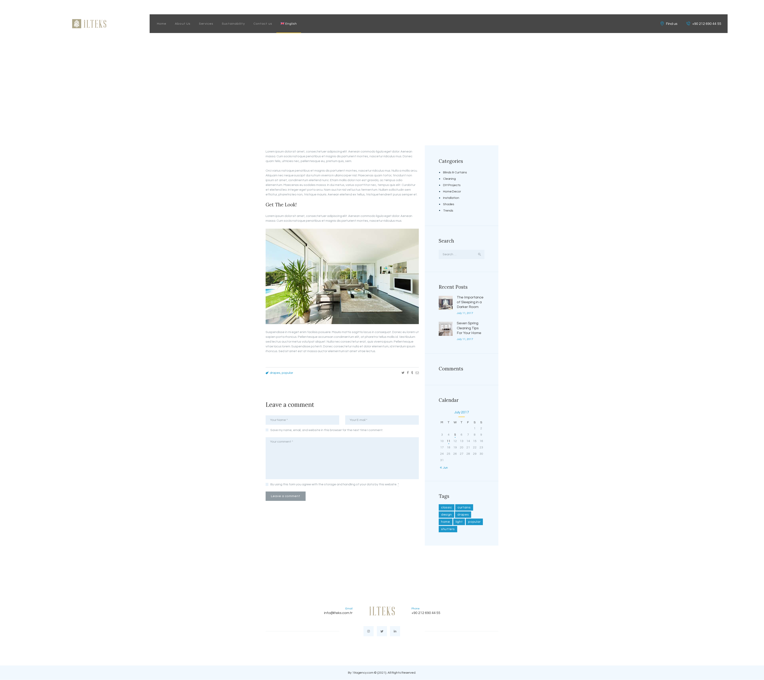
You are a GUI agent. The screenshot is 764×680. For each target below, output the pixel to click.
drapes (275, 372)
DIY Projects (452, 185)
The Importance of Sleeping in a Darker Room (470, 302)
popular (287, 372)
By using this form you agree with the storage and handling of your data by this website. (334, 484)
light (459, 521)
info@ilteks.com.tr (338, 613)
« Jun (444, 467)
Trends (448, 210)
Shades (448, 204)
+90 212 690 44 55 (425, 613)
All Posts (347, 78)
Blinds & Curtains (455, 172)
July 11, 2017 (465, 313)
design (446, 514)
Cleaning (449, 178)
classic (446, 507)
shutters (448, 529)
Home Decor (452, 191)
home (445, 521)
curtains (464, 507)
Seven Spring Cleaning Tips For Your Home (469, 328)
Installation (451, 197)
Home (329, 78)
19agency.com (363, 672)
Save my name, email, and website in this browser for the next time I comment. (326, 430)
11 (448, 441)
